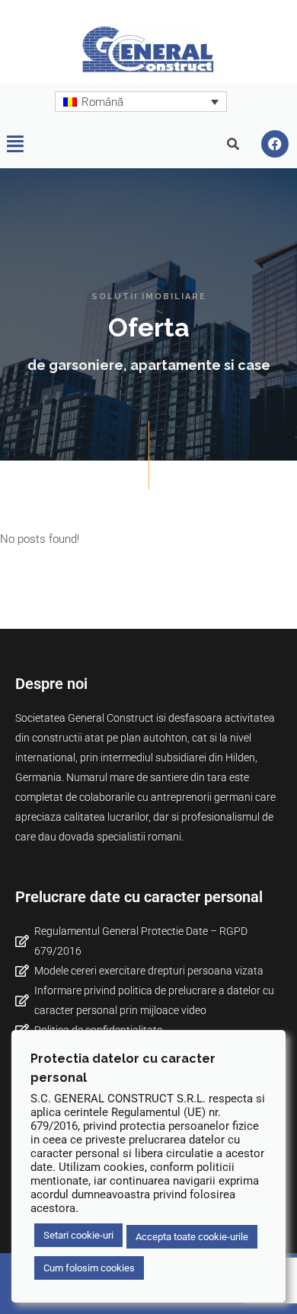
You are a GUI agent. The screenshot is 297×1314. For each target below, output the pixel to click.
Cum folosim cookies (89, 1268)
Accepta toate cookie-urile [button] (192, 1236)
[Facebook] (275, 144)
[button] (15, 144)
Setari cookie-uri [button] (78, 1235)
